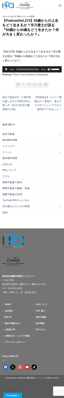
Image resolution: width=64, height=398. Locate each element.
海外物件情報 (9, 158)
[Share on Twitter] (29, 85)
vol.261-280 (8, 16)
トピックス (8, 146)
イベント (7, 152)
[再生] (6, 69)
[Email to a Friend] (34, 85)
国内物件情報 (9, 140)
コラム (6, 176)
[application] (32, 69)
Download (42, 74)
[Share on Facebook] (23, 85)
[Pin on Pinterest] (40, 85)
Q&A (5, 212)
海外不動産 (8, 134)
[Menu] (60, 5)
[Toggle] (60, 134)
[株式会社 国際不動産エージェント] (20, 5)
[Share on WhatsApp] (18, 85)
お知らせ (7, 164)
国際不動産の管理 (12, 194)
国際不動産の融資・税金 (16, 188)
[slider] (55, 69)
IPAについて (9, 170)
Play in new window (24, 74)
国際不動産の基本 (12, 182)
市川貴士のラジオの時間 (24, 16)
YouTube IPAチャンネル (15, 200)
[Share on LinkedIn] (46, 85)
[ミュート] (48, 69)
